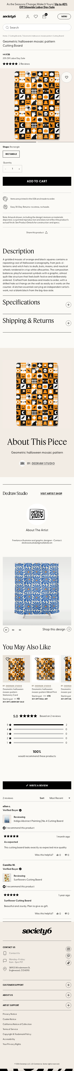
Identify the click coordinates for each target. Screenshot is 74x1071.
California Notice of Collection (17, 1024)
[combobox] (37, 27)
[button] (16, 64)
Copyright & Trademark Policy (17, 1034)
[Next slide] (68, 477)
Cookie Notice (9, 1019)
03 (20, 630)
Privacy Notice (10, 1014)
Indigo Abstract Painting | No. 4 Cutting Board (38, 820)
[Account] (27, 16)
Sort (42, 798)
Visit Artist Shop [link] (51, 493)
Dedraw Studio (43, 463)
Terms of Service (10, 1029)
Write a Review (44, 786)
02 (13, 630)
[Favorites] (36, 16)
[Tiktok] (68, 963)
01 (6, 630)
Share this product (35, 232)
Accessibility (9, 1039)
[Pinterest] (68, 956)
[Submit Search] (7, 27)
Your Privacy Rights (12, 1044)
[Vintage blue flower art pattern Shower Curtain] (37, 591)
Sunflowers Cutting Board (28, 879)
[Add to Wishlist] (8, 659)
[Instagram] (68, 949)
